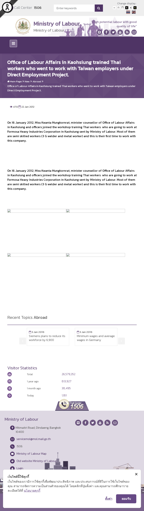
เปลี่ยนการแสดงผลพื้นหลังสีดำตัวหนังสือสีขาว (126, 7)
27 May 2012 (89, 332)
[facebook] (106, 32)
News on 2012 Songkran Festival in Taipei (95, 338)
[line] (99, 32)
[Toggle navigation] (13, 43)
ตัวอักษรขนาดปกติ (114, 7)
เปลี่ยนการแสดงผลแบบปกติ (130, 7)
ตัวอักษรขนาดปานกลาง (118, 7)
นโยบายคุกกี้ (32, 490)
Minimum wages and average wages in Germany (51, 338)
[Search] (98, 8)
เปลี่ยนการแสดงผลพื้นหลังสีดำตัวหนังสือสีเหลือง (135, 7)
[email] (134, 32)
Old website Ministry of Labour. (36, 461)
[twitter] (113, 32)
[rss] (127, 32)
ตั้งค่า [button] (108, 498)
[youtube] (120, 32)
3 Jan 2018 (39, 332)
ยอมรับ (126, 498)
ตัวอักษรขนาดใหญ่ (122, 7)
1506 (37, 7)
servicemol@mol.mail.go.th (33, 439)
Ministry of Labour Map (31, 453)
